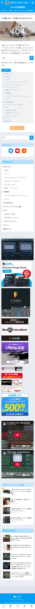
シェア (17, 607)
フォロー (24, 607)
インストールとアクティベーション (17, 96)
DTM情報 (7, 93)
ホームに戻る (17, 128)
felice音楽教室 (29, 10)
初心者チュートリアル (13, 113)
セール (8, 99)
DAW (7, 77)
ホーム (10, 607)
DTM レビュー (9, 74)
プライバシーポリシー (17, 599)
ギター (6, 107)
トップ (31, 607)
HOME (19, 597)
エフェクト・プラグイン (14, 85)
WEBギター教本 (11, 110)
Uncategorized (9, 102)
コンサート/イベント (11, 116)
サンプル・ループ (11, 87)
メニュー (3, 607)
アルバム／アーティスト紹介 (13, 104)
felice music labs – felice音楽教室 (19, 4)
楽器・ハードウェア (12, 90)
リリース (7, 118)
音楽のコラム (8, 121)
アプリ (8, 79)
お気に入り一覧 (18, 10)
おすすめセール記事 (6, 10)
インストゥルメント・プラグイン (16, 82)
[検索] (32, 58)
